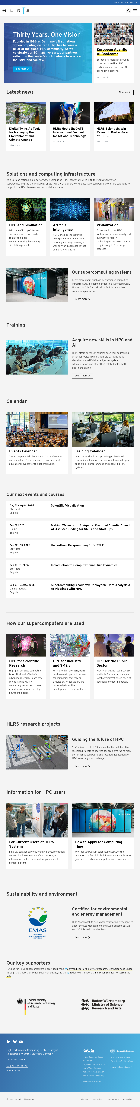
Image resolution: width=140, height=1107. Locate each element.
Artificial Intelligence (63, 228)
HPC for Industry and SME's (67, 664)
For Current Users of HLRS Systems (31, 844)
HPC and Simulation (26, 225)
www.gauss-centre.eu (92, 1082)
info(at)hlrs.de (14, 1070)
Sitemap (84, 1099)
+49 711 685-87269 (17, 1066)
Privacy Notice (113, 1099)
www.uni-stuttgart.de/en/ (121, 1067)
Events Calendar (23, 451)
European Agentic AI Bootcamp (112, 52)
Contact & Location (15, 1060)
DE (136, 3)
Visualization (108, 225)
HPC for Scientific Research (24, 664)
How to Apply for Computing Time (98, 844)
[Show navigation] (135, 10)
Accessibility (128, 1099)
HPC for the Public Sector (112, 664)
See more (21, 69)
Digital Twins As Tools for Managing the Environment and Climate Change (24, 134)
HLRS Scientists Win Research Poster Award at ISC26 (113, 132)
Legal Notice (97, 1099)
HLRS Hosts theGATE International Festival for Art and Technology (69, 132)
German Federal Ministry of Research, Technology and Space (99, 969)
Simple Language (120, 3)
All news (123, 92)
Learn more (81, 299)
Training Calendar (90, 451)
